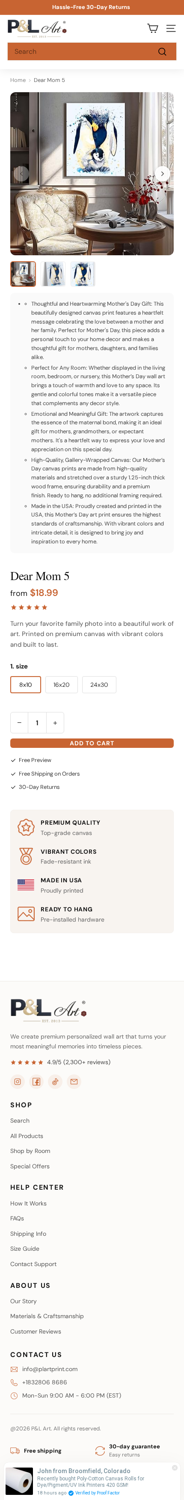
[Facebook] (36, 1081)
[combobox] (92, 51)
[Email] (74, 1081)
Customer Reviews (35, 1331)
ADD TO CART (92, 743)
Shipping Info (28, 1233)
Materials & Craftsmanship (47, 1316)
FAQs (17, 1218)
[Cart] (152, 28)
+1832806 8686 (44, 1382)
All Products (26, 1136)
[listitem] (23, 274)
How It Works (28, 1203)
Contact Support (33, 1264)
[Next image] (162, 173)
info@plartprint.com (49, 1369)
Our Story (23, 1301)
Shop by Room (30, 1151)
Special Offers (30, 1166)
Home (18, 80)
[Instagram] (17, 1081)
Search (20, 1120)
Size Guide (24, 1248)
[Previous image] (21, 173)
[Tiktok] (55, 1081)
